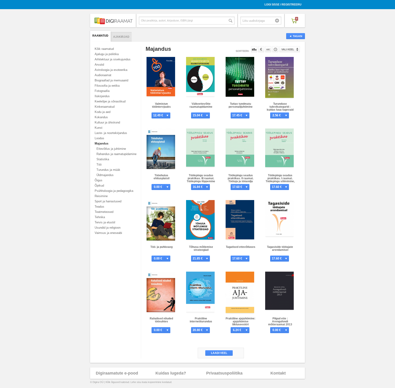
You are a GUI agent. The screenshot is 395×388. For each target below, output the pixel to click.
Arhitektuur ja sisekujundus (113, 59)
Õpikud (99, 185)
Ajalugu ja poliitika (107, 54)
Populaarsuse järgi (254, 49)
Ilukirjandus (102, 96)
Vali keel (287, 49)
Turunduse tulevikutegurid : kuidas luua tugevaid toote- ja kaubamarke (280, 108)
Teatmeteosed (104, 212)
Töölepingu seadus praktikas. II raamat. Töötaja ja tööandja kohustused (241, 180)
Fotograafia (102, 91)
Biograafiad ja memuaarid (111, 80)
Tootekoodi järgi (275, 49)
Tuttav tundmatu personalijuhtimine (241, 105)
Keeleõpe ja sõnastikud (110, 101)
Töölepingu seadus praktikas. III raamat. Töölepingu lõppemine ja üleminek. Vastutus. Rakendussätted (201, 181)
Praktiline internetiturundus (201, 320)
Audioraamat (103, 75)
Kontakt (278, 373)
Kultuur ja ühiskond (107, 122)
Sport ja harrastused (108, 201)
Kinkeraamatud (105, 106)
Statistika (102, 159)
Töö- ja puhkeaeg (161, 247)
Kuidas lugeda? (170, 373)
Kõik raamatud (104, 49)
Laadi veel (219, 353)
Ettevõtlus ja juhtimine (111, 148)
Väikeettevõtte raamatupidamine (200, 105)
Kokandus (101, 117)
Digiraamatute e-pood (117, 373)
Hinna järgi (261, 49)
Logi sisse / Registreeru (283, 4)
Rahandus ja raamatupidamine (116, 154)
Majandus (101, 143)
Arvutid (99, 64)
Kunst (98, 127)
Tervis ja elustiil (105, 222)
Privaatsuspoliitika (224, 373)
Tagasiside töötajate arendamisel (280, 248)
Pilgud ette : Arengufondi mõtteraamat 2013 (280, 321)
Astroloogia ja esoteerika (111, 70)
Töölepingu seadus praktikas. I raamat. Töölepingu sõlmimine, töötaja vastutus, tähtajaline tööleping (280, 181)
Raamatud (100, 35)
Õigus (98, 180)
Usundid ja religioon (107, 227)
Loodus (99, 138)
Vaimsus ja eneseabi (108, 233)
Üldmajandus (105, 175)
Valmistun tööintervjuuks (161, 105)
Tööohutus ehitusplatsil (161, 177)
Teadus (99, 206)
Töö (98, 164)
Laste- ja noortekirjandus (111, 133)
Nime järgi (268, 49)
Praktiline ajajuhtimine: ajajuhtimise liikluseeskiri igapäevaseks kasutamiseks (240, 324)
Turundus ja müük (108, 169)
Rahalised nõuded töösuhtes (161, 320)
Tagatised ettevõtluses (240, 247)
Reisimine (101, 196)
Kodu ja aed (102, 112)
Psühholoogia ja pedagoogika (114, 191)
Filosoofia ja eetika (107, 85)
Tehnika (100, 217)
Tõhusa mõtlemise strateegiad (201, 248)
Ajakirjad (121, 36)
